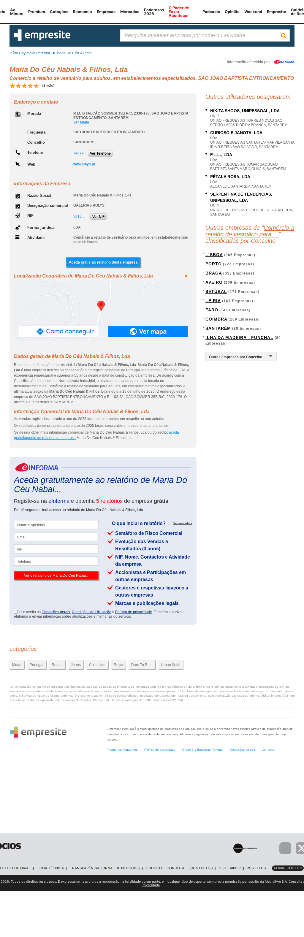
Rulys (118, 665)
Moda (16, 665)
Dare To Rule (142, 665)
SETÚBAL (216, 291)
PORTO (213, 263)
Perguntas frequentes (122, 749)
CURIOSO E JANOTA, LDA (236, 132)
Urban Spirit (170, 665)
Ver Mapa (81, 122)
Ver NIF (98, 217)
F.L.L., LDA (221, 154)
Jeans (76, 665)
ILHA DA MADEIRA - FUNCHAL (239, 337)
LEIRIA (213, 300)
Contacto (268, 749)
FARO (211, 309)
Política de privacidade (133, 612)
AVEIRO (214, 282)
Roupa (57, 665)
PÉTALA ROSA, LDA (230, 176)
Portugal (36, 665)
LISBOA (214, 254)
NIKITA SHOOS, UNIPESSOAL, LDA (245, 110)
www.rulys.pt (84, 164)
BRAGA (213, 273)
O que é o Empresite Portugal (202, 749)
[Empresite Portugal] (42, 40)
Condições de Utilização (91, 612)
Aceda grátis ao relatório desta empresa (103, 262)
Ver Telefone (100, 153)
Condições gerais (56, 612)
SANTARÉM (218, 328)
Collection (97, 665)
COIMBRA (216, 319)
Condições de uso (242, 749)
